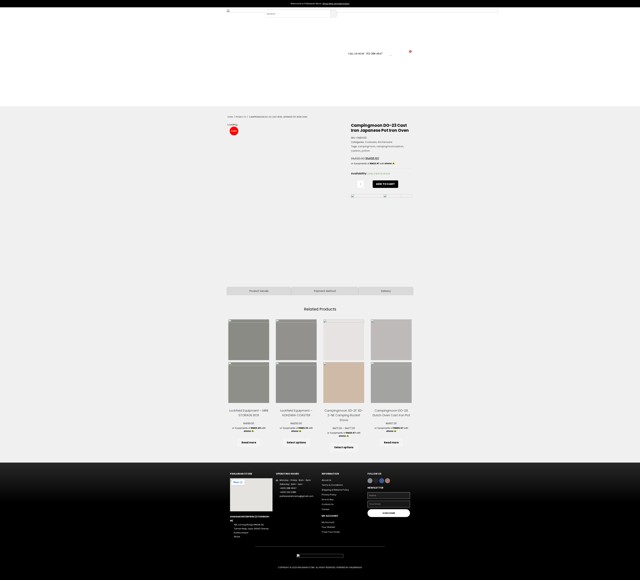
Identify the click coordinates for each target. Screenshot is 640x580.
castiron (355, 150)
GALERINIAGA (355, 567)
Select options (296, 442)
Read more (249, 442)
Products (241, 116)
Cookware (371, 142)
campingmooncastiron (390, 146)
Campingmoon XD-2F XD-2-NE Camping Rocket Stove (343, 415)
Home (230, 116)
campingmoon (366, 146)
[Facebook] (381, 480)
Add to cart (385, 184)
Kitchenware (385, 142)
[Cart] (409, 53)
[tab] (259, 291)
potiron (366, 150)
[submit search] (333, 13)
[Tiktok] (370, 480)
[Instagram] (375, 480)
